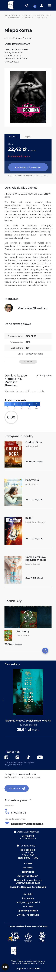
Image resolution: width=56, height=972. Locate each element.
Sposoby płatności (28, 910)
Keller (29, 518)
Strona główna (10, 15)
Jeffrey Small (31, 446)
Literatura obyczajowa (41, 15)
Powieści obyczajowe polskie (20, 17)
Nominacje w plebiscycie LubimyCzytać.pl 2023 (28, 881)
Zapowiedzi (28, 871)
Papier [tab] (28, 136)
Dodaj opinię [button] (45, 375)
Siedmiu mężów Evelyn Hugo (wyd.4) (28, 720)
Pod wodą (22, 631)
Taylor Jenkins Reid (28, 725)
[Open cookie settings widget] (5, 967)
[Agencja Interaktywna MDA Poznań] (37, 968)
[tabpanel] (28, 703)
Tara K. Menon (23, 635)
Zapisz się (14, 788)
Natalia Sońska (32, 564)
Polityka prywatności (28, 902)
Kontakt (28, 894)
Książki (24, 15)
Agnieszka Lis (31, 484)
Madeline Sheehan (22, 38)
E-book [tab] (12, 136)
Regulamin (28, 898)
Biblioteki (28, 867)
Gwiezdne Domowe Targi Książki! (28, 887)
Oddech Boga (34, 442)
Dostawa (28, 906)
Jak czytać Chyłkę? (28, 876)
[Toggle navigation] (27, 5)
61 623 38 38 (18, 812)
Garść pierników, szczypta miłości (35, 558)
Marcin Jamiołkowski (35, 522)
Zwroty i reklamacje (28, 915)
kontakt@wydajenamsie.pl (27, 823)
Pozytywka (32, 480)
